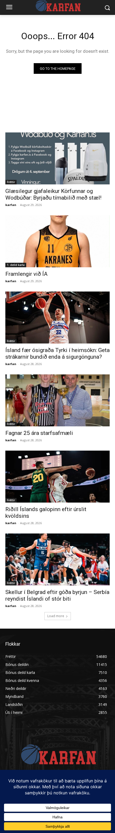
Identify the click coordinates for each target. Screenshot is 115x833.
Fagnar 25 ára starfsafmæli (39, 433)
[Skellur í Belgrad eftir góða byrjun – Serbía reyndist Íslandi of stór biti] (57, 559)
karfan (10, 205)
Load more (55, 616)
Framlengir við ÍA (26, 274)
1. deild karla (16, 265)
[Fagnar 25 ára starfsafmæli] (57, 400)
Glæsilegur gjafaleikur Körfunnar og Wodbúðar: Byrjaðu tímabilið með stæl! (53, 194)
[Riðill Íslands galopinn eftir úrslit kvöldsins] (57, 477)
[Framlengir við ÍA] (57, 241)
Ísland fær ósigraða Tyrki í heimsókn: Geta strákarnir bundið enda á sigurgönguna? (57, 353)
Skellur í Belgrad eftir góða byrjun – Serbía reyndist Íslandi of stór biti (57, 595)
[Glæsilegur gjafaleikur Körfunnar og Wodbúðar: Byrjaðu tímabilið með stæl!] (57, 158)
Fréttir (11, 182)
